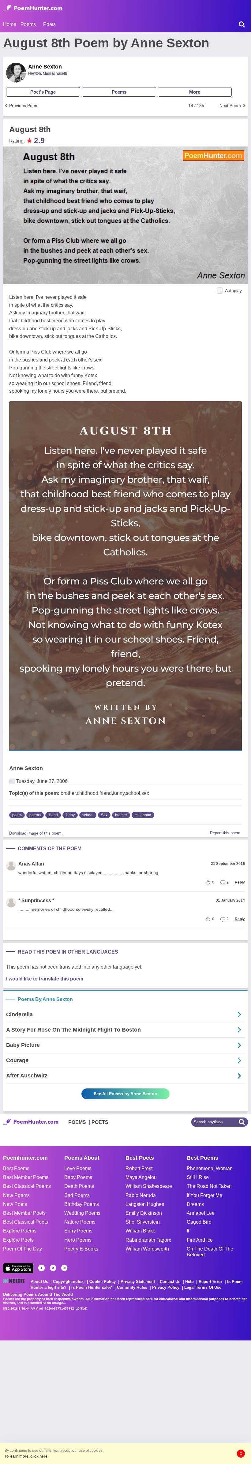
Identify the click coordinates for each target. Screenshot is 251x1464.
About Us (39, 1281)
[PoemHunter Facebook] (41, 1268)
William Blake (140, 1230)
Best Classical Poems (27, 1186)
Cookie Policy (102, 1281)
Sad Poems (77, 1195)
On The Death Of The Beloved (210, 1251)
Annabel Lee (201, 1213)
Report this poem (225, 833)
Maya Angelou (141, 1177)
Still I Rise (198, 1177)
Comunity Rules (132, 1287)
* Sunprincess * (36, 900)
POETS (100, 1122)
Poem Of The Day (22, 1248)
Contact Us (170, 1281)
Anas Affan (31, 863)
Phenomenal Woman (210, 1168)
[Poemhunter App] (18, 1268)
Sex (104, 815)
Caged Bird (199, 1222)
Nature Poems (80, 1222)
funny (70, 815)
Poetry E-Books (81, 1248)
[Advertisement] (92, 1401)
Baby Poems (78, 1177)
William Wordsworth (147, 1248)
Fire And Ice (200, 1240)
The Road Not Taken (209, 1186)
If (188, 1230)
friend (53, 815)
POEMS (77, 1122)
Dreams (195, 1204)
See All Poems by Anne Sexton (125, 1093)
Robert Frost (139, 1168)
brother (121, 815)
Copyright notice (68, 1281)
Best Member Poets (24, 1213)
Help (189, 1281)
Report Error (210, 1281)
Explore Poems (19, 1230)
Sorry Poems (78, 1230)
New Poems (16, 1195)
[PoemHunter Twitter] (53, 1268)
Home (9, 24)
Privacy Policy (165, 1287)
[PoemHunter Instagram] (64, 1268)
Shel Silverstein (143, 1222)
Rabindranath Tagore (148, 1240)
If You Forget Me (204, 1195)
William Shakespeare (149, 1186)
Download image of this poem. (36, 833)
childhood (143, 815)
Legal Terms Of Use (202, 1287)
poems (35, 815)
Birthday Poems (81, 1204)
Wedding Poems (82, 1213)
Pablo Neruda (141, 1195)
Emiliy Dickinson (144, 1213)
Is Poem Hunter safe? (91, 1287)
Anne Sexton (45, 67)
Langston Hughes (145, 1204)
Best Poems (16, 1168)
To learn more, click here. (26, 1456)
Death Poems (79, 1186)
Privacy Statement (138, 1281)
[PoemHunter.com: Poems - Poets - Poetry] (32, 8)
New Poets (15, 1204)
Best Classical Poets (25, 1222)
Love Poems (78, 1168)
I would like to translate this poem (44, 978)
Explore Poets (18, 1240)
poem (17, 815)
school (87, 815)
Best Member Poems (25, 1177)
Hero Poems (78, 1240)
